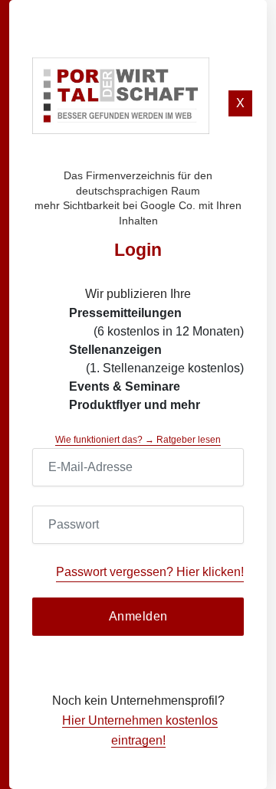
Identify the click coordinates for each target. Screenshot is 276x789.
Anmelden (138, 616)
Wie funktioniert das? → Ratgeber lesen (138, 439)
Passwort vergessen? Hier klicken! (150, 571)
